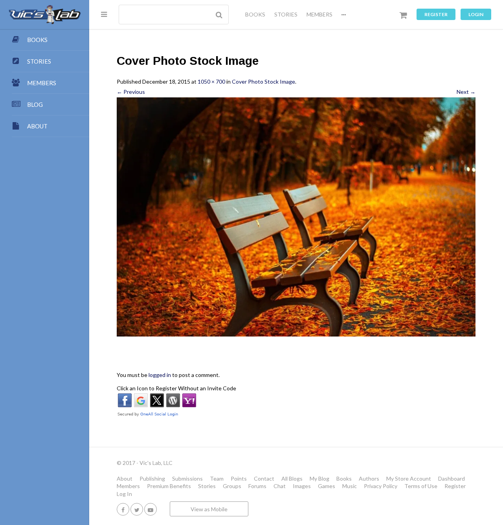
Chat (280, 486)
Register (436, 14)
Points (239, 478)
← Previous (131, 91)
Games (326, 486)
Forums (257, 486)
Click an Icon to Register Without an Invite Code (176, 388)
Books (344, 478)
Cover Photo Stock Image (263, 81)
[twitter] (136, 509)
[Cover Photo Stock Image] (296, 217)
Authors (369, 478)
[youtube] (150, 509)
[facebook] (123, 509)
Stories (207, 486)
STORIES (285, 14)
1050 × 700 (211, 81)
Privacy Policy (380, 486)
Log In (124, 493)
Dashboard (451, 478)
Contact (264, 478)
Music (349, 486)
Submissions (187, 478)
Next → (466, 91)
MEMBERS (319, 14)
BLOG (35, 104)
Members (128, 486)
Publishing (152, 478)
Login (475, 14)
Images (302, 486)
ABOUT (37, 126)
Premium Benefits (169, 486)
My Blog (319, 478)
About (124, 478)
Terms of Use (420, 486)
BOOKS (255, 14)
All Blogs (292, 478)
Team (217, 478)
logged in (160, 374)
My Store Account (408, 478)
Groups (232, 486)
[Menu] (104, 14)
